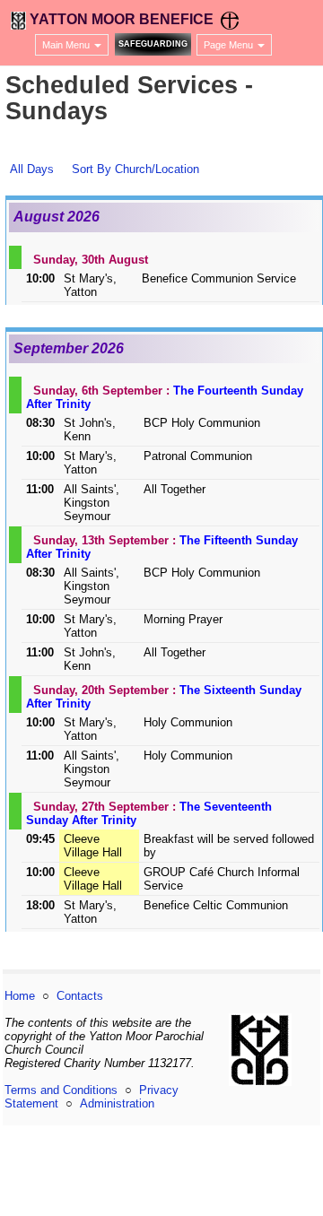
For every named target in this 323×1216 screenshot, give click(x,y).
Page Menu (230, 44)
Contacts (80, 996)
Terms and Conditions (61, 1090)
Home (19, 996)
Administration (117, 1103)
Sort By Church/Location (135, 169)
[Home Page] (18, 19)
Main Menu (67, 44)
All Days (32, 169)
